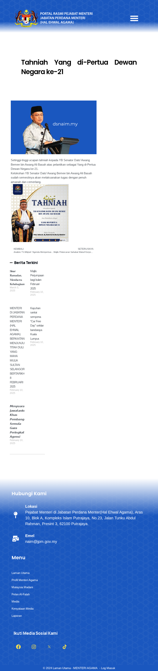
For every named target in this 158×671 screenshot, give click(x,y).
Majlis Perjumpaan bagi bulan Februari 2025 (37, 279)
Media (15, 601)
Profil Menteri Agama (25, 580)
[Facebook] (18, 647)
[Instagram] (34, 647)
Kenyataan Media (23, 608)
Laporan (17, 615)
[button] (134, 18)
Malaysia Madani (22, 587)
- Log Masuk (107, 668)
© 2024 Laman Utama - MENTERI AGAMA (70, 668)
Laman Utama (20, 573)
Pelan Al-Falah (21, 594)
